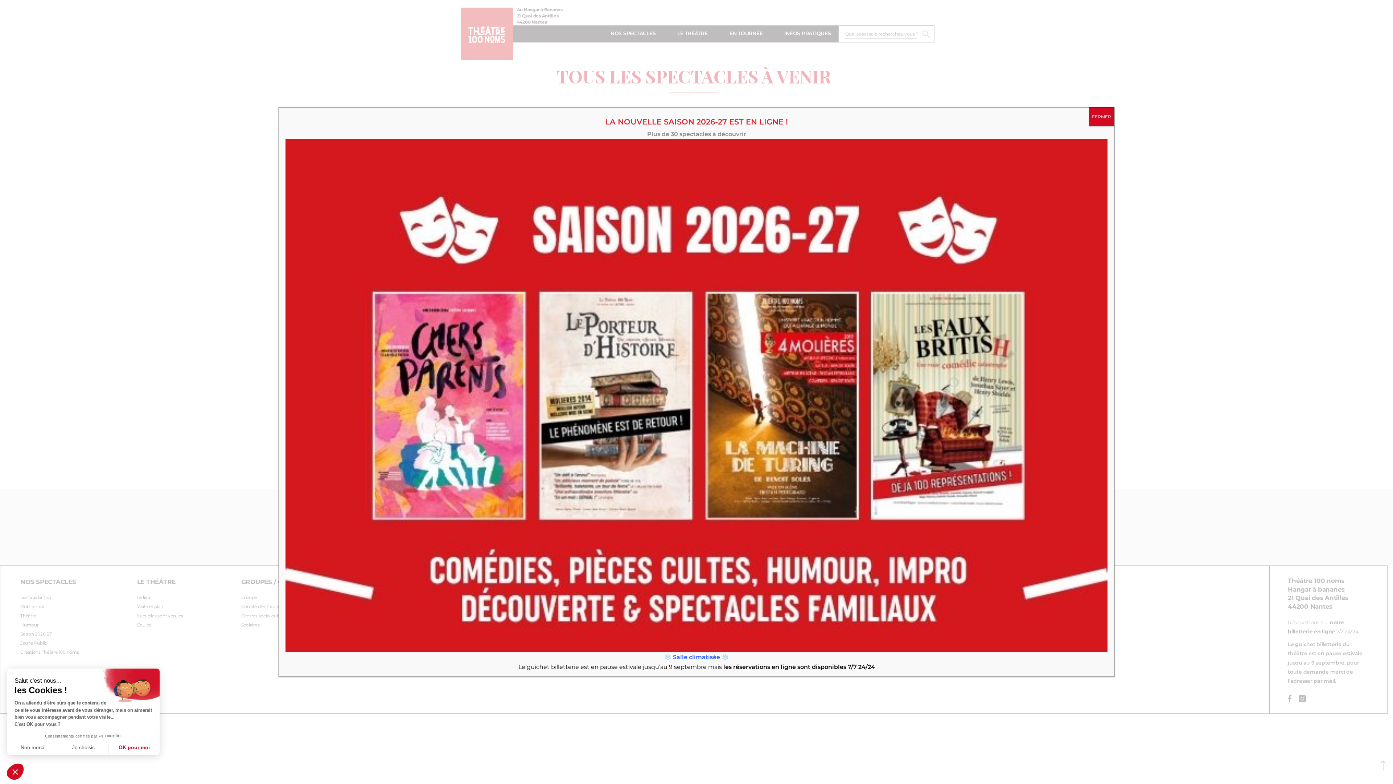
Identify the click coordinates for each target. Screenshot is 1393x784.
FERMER (1101, 117)
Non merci (32, 747)
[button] (15, 771)
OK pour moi (134, 747)
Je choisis (83, 747)
